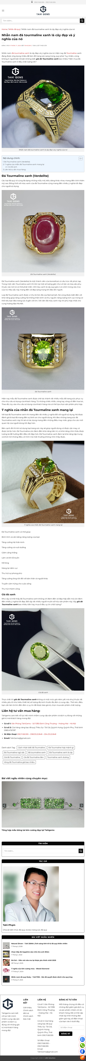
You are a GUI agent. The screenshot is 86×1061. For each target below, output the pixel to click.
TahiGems (27, 45)
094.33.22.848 (50, 734)
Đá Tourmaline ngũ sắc (14, 752)
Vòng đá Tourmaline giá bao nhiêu (19, 762)
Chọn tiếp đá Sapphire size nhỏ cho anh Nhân (30, 952)
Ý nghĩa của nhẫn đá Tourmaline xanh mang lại (24, 164)
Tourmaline (72, 53)
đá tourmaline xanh (20, 53)
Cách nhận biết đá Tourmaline (31, 748)
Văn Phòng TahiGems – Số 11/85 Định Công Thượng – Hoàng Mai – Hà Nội (43, 724)
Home (4, 29)
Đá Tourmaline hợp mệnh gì (61, 748)
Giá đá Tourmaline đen (34, 757)
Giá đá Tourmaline (12, 757)
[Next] (81, 806)
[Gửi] (82, 21)
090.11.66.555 (22, 734)
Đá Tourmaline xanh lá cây (61, 752)
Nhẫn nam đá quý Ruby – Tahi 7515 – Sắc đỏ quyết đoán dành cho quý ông (41, 977)
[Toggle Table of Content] (79, 158)
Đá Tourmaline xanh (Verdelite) (17, 162)
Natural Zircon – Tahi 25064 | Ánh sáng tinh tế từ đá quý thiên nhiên (39, 944)
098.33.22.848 (36, 734)
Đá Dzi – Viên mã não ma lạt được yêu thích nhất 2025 (33, 960)
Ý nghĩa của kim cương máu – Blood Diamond (30, 969)
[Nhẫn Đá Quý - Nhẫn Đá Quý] (43, 10)
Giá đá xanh (12, 167)
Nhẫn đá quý (14, 29)
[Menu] (3, 10)
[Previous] (5, 806)
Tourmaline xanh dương (58, 757)
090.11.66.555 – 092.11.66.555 (45, 2)
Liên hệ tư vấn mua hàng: (15, 169)
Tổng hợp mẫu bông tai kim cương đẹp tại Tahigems (28, 830)
